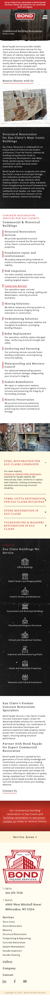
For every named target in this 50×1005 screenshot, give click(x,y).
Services (8, 917)
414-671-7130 (14, 892)
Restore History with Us (18, 80)
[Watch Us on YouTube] (25, 981)
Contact (8, 974)
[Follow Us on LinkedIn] (4, 981)
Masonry (7, 930)
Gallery (8, 961)
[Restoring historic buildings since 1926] (25, 17)
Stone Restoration (12, 926)
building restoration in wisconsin (24, 817)
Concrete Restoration (14, 942)
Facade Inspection (12, 951)
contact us (9, 821)
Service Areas (24, 837)
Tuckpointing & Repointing (17, 938)
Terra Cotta (9, 922)
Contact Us (10, 790)
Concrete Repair (16, 285)
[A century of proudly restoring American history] (23, 866)
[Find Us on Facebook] (14, 981)
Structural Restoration (15, 934)
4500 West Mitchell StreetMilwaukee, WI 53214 (23, 906)
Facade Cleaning (11, 955)
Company (9, 968)
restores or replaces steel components (22, 474)
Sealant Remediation (14, 947)
